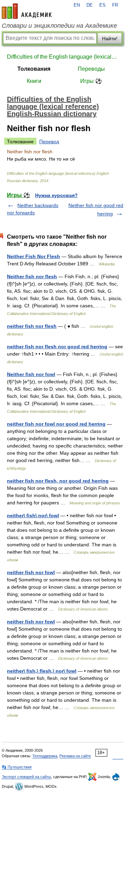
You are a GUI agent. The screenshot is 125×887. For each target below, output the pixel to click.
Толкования (33, 69)
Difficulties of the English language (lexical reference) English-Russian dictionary (62, 57)
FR (115, 5)
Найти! (109, 38)
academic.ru (27, 11)
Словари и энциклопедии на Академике (59, 25)
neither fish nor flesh (32, 326)
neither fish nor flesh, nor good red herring (58, 481)
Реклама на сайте (75, 756)
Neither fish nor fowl (31, 374)
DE (89, 5)
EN (77, 5)
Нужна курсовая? (56, 195)
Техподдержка (44, 756)
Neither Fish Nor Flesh (33, 256)
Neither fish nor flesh (32, 276)
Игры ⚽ (91, 81)
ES (102, 5)
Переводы (91, 69)
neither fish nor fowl (31, 572)
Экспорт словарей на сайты (26, 777)
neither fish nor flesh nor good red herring (57, 346)
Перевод (49, 141)
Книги (34, 81)
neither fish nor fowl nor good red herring (56, 424)
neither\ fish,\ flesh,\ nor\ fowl (41, 671)
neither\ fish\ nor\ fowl (33, 515)
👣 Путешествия (17, 767)
